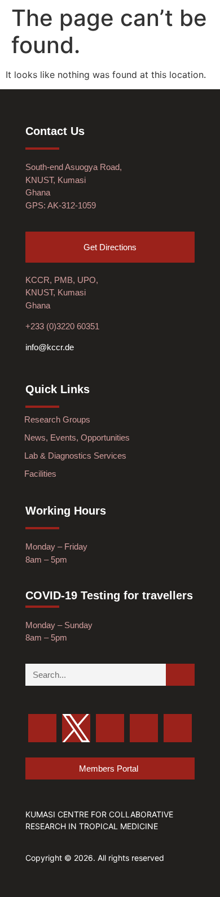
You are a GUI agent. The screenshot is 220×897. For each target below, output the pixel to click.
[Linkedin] (178, 728)
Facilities (40, 473)
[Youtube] (42, 728)
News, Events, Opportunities (77, 437)
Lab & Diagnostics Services (75, 455)
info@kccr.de (49, 347)
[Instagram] (144, 728)
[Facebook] (110, 728)
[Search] (180, 675)
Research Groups (57, 419)
